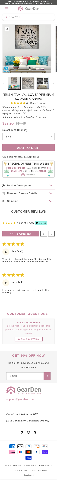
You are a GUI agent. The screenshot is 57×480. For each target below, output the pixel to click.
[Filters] (43, 233)
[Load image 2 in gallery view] (28, 83)
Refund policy (30, 465)
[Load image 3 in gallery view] (42, 83)
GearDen (17, 465)
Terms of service (20, 470)
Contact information (39, 470)
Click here (7, 157)
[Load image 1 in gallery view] (14, 83)
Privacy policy (45, 465)
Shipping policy (30, 475)
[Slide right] (53, 83)
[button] (6, 8)
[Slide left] (3, 83)
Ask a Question (30, 339)
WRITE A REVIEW (20, 233)
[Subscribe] (47, 376)
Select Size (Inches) (14, 130)
